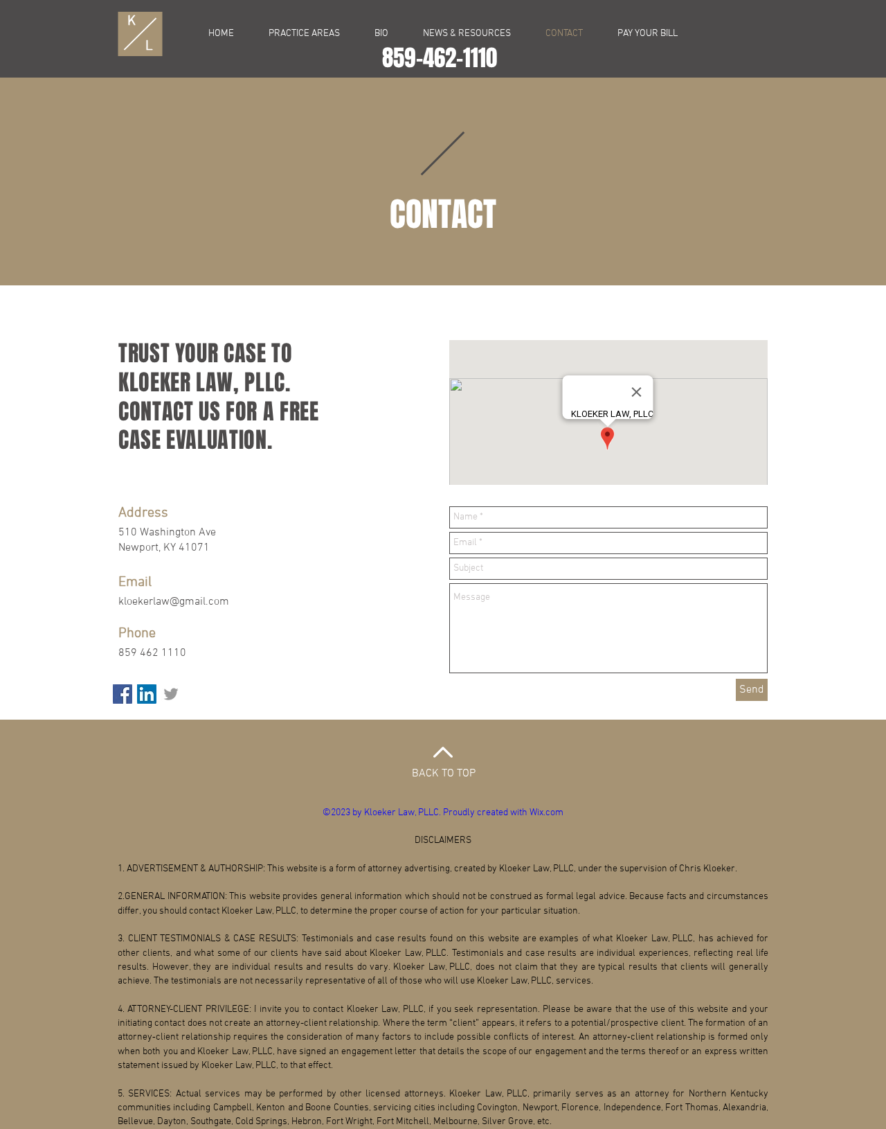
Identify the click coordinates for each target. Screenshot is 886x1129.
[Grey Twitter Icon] (171, 694)
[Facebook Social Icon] (122, 694)
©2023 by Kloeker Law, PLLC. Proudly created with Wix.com (443, 813)
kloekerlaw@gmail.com (173, 602)
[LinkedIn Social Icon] (146, 694)
